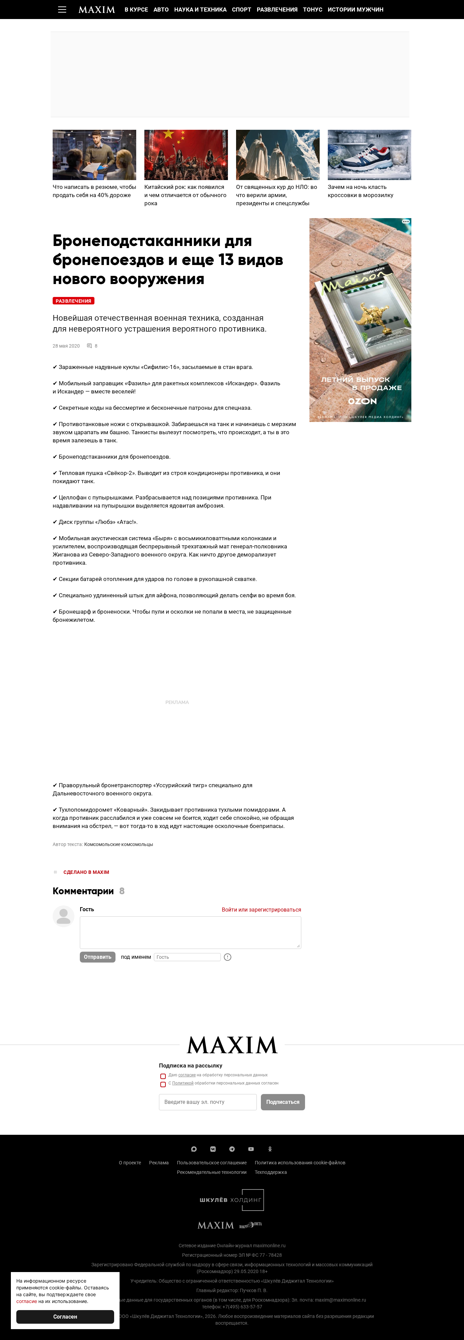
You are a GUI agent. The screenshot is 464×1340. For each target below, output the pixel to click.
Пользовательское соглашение (212, 1162)
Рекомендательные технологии (212, 1172)
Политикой (183, 1083)
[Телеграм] (232, 1148)
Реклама (159, 1162)
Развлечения (277, 9)
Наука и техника (200, 9)
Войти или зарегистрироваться (261, 909)
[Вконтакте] (213, 1148)
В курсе (136, 9)
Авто (161, 9)
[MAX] (194, 1148)
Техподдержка (271, 1172)
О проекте (130, 1162)
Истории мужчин (355, 9)
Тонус (312, 9)
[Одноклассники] (270, 1148)
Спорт (241, 9)
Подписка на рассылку (190, 1065)
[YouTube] (251, 1148)
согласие (187, 1075)
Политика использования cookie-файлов (300, 1162)
